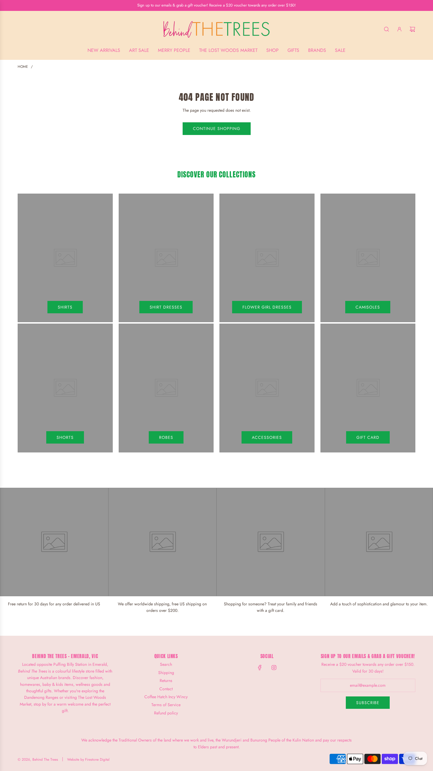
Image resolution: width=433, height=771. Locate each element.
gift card (367, 437)
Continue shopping (216, 128)
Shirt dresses (166, 307)
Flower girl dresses (267, 307)
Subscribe (367, 703)
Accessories (267, 437)
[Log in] (399, 29)
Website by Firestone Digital (88, 759)
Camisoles (368, 307)
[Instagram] (273, 667)
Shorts (65, 437)
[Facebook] (259, 667)
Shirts (65, 307)
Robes (166, 437)
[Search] (386, 29)
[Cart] (412, 29)
